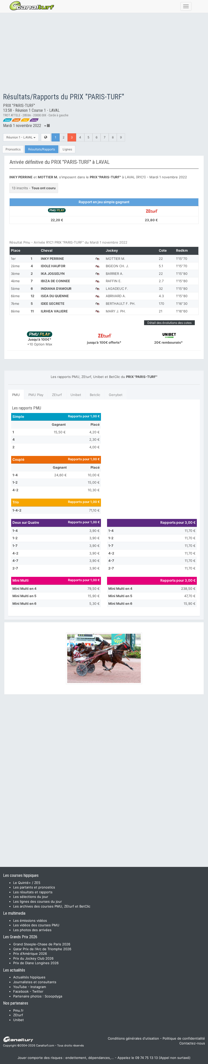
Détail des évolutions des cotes (169, 323)
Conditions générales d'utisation (133, 1038)
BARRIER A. (114, 274)
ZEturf (57, 395)
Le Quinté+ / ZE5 (26, 883)
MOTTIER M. (115, 259)
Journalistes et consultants (34, 982)
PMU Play (35, 395)
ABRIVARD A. (116, 296)
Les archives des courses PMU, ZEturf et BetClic (51, 906)
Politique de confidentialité (184, 1038)
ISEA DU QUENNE (55, 296)
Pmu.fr (18, 1010)
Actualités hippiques (29, 977)
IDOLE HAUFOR (53, 266)
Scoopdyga (53, 996)
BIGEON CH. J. (117, 266)
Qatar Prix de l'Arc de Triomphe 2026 (42, 949)
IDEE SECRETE (52, 303)
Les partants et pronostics (34, 887)
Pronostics (13, 149)
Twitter (37, 991)
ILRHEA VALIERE (54, 311)
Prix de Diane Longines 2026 (36, 963)
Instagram (38, 987)
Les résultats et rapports (33, 892)
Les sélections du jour (30, 897)
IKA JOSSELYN (53, 274)
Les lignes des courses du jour (37, 901)
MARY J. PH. (116, 311)
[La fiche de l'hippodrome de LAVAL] (45, 137)
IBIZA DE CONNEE (55, 281)
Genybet (116, 395)
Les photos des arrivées (32, 930)
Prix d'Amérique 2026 (30, 953)
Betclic (95, 395)
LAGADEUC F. (117, 289)
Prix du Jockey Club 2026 (33, 958)
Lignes (67, 149)
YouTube (20, 987)
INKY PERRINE (52, 259)
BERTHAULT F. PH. (120, 303)
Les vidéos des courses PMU (36, 925)
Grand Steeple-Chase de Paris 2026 (41, 944)
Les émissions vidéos (30, 920)
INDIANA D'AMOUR (56, 289)
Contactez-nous (192, 1043)
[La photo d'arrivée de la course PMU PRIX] (104, 658)
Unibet (76, 395)
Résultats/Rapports (41, 149)
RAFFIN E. (114, 281)
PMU (16, 395)
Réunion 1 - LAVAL (19, 137)
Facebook (21, 991)
